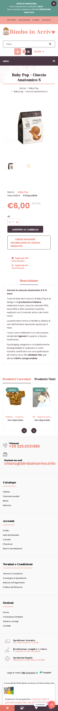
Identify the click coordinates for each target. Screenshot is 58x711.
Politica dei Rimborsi (12, 587)
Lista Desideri (24, 20)
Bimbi (5, 500)
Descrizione (29, 280)
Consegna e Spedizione (14, 578)
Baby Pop (34, 88)
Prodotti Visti (45, 379)
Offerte (6, 491)
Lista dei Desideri (11, 535)
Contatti (7, 625)
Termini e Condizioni (13, 573)
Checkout (46, 20)
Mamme (7, 505)
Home (6, 612)
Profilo (6, 530)
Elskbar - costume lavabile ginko (22, 416)
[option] (29, 127)
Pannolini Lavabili (11, 496)
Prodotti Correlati (17, 379)
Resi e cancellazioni (12, 548)
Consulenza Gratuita (13, 616)
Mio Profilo (11, 20)
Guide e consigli (10, 621)
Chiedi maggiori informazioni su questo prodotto (25, 242)
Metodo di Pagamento (14, 582)
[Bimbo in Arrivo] (29, 34)
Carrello (35, 20)
